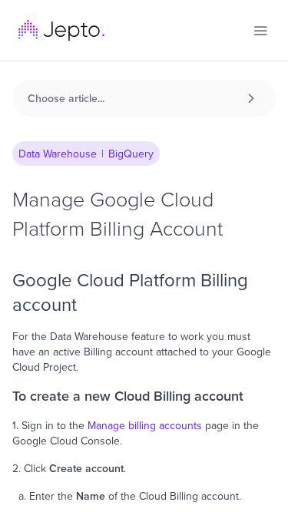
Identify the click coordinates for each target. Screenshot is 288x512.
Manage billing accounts (145, 425)
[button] (260, 30)
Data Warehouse (57, 153)
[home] (61, 30)
